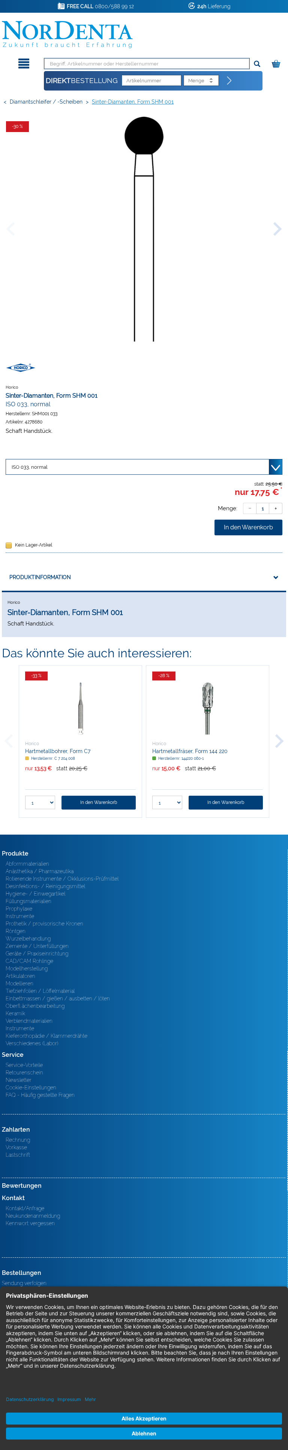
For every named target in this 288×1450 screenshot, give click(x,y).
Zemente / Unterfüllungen (37, 946)
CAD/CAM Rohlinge (29, 961)
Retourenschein (24, 1073)
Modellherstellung (27, 969)
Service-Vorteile (24, 1065)
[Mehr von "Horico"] (21, 367)
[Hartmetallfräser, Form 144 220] (207, 708)
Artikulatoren (20, 976)
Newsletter (19, 1080)
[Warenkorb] (277, 62)
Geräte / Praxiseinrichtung (37, 954)
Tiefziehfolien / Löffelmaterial (40, 991)
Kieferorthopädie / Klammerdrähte (46, 1036)
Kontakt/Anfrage (25, 1208)
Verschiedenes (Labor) (32, 1043)
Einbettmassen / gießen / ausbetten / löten (58, 998)
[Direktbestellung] (229, 81)
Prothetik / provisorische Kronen (44, 924)
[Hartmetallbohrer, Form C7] (80, 708)
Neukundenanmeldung (33, 1216)
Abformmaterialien (27, 864)
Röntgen (16, 931)
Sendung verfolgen (24, 1283)
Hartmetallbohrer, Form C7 (57, 751)
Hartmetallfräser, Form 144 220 (190, 751)
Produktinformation (40, 577)
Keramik (15, 1013)
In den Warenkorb (248, 527)
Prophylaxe (19, 909)
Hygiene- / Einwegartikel (35, 894)
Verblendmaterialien (29, 1021)
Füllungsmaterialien (28, 901)
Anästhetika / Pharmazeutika (40, 871)
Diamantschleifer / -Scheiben (46, 102)
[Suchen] (257, 64)
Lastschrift (18, 1155)
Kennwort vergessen (30, 1223)
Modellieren (19, 983)
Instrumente (20, 916)
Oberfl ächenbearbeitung (35, 1006)
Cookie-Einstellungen (31, 1087)
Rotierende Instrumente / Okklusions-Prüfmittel (62, 879)
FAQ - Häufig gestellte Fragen (40, 1095)
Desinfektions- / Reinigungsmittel (45, 886)
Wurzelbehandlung (28, 939)
